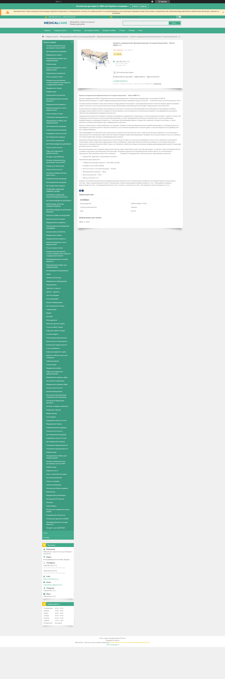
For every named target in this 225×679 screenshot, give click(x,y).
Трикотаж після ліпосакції (55, 219)
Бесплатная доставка (125, 72)
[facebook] (80, 191)
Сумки (48, 274)
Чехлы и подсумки (52, 481)
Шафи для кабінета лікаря (55, 331)
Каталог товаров (139, 6)
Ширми (48, 313)
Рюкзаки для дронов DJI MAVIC (57, 519)
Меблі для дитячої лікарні (55, 324)
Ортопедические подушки (55, 137)
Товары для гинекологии (55, 166)
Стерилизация (51, 309)
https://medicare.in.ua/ (51, 579)
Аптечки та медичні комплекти (57, 406)
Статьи (122, 30)
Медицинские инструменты (56, 104)
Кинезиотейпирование (54, 302)
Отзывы (132, 30)
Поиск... (174, 23)
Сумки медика (51, 506)
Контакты (77, 30)
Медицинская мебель (54, 368)
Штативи (49, 316)
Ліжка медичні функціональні (56, 338)
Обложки (49, 502)
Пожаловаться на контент (119, 642)
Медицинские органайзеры (56, 495)
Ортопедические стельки (55, 306)
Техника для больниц (53, 278)
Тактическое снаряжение (55, 140)
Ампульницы (50, 492)
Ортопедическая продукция (56, 51)
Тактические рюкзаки (54, 478)
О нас (140, 30)
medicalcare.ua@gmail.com (52, 585)
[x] (83, 191)
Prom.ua (123, 638)
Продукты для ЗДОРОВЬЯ (55, 528)
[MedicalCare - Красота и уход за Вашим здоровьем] (55, 23)
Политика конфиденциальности (139, 642)
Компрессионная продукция (56, 130)
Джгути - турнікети (53, 292)
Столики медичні (52, 334)
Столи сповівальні (53, 348)
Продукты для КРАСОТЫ (55, 157)
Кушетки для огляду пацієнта (56, 341)
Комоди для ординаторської (56, 345)
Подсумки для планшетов (55, 515)
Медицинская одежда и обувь (57, 377)
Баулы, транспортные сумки (56, 474)
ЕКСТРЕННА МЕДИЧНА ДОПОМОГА (58, 144)
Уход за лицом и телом (54, 77)
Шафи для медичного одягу (56, 352)
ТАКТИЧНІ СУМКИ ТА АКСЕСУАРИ (58, 215)
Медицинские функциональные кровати (112, 37)
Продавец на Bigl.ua (112, 640)
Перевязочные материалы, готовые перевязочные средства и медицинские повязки (58, 83)
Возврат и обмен (109, 30)
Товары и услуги (60, 30)
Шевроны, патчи (52, 471)
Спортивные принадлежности (57, 117)
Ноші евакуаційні (52, 299)
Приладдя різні (51, 320)
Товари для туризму (53, 410)
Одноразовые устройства (55, 73)
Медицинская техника (54, 55)
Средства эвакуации (53, 485)
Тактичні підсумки (52, 295)
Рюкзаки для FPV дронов (55, 499)
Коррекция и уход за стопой (56, 133)
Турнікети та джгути (53, 288)
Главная (47, 30)
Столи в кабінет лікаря (54, 327)
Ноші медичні (51, 417)
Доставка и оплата (91, 30)
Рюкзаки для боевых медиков (57, 488)
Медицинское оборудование (56, 281)
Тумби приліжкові (52, 361)
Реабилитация (51, 64)
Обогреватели (51, 285)
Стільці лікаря (51, 364)
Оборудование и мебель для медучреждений (77, 37)
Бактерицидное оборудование (57, 271)
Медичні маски (51, 413)
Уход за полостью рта (54, 147)
